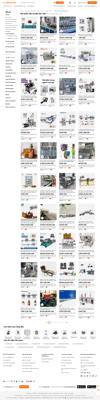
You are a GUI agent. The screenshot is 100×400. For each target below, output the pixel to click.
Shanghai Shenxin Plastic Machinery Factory (86, 102)
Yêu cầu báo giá (45, 361)
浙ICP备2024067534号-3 (87, 397)
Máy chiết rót (49, 11)
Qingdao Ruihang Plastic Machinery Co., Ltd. (67, 227)
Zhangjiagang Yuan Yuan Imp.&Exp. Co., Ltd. (29, 166)
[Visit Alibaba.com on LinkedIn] (84, 376)
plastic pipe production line (22, 343)
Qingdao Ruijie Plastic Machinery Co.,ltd (48, 197)
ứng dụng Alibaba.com (69, 386)
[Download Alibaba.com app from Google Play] (92, 386)
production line (9, 343)
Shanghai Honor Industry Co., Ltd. (28, 227)
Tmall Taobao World (42, 393)
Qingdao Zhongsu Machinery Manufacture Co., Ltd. (48, 40)
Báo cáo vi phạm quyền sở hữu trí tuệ (68, 369)
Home (21, 11)
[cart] (75, 2)
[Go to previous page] (46, 322)
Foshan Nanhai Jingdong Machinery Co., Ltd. (29, 104)
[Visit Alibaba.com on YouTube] (93, 376)
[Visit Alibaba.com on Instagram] (90, 376)
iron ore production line (78, 343)
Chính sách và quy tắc (27, 371)
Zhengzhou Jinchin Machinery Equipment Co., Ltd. (48, 285)
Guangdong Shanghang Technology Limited (67, 135)
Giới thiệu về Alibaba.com (9, 354)
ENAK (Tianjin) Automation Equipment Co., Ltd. (29, 285)
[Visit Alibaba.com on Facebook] (81, 376)
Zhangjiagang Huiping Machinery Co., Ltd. (86, 285)
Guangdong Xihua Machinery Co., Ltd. (86, 197)
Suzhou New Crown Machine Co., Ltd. (48, 168)
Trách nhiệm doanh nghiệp (9, 362)
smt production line (36, 343)
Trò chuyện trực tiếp (65, 360)
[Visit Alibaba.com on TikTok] (96, 376)
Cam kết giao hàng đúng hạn (28, 362)
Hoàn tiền (63, 365)
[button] (54, 3)
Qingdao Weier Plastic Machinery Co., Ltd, (29, 137)
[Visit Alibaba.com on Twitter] (87, 376)
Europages (71, 393)
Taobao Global (56, 393)
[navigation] (11, 166)
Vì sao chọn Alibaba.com (8, 357)
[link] (98, 386)
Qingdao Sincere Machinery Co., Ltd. (48, 314)
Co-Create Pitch (6, 360)
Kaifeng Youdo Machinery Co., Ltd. (67, 199)
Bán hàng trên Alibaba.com (87, 357)
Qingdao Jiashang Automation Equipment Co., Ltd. (86, 166)
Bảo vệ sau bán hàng (27, 365)
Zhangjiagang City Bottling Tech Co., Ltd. (67, 42)
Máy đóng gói (41, 11)
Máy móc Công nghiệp (30, 11)
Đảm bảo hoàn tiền (26, 360)
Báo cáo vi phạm (65, 372)
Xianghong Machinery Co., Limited (67, 256)
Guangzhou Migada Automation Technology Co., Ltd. (86, 137)
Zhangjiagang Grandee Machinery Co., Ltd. (86, 71)
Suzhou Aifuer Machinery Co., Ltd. (28, 42)
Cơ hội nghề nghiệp (7, 365)
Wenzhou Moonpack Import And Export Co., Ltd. (29, 316)
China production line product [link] (61, 11)
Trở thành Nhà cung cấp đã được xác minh (88, 366)
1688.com (35, 393)
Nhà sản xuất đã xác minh (47, 359)
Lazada (50, 393)
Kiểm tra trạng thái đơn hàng (87, 362)
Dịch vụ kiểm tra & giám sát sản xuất (30, 368)
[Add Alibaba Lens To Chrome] (24, 386)
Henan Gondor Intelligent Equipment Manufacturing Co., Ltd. (86, 256)
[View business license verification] (63, 398)
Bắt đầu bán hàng (85, 360)
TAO (61, 393)
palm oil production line (64, 343)
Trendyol (66, 393)
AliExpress (29, 393)
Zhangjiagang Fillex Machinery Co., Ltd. (48, 73)
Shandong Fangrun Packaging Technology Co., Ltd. (29, 71)
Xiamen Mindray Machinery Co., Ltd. (86, 42)
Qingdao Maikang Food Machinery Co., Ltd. (67, 315)
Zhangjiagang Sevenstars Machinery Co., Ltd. (48, 227)
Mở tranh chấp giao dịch (66, 362)
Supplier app (46, 386)
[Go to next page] (69, 322)
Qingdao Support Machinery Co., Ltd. (67, 285)
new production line (10, 347)
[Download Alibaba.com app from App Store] (81, 386)
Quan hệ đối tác (84, 369)
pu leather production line (49, 343)
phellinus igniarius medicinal (60, 347)
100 (66, 322)
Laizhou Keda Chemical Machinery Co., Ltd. (67, 104)
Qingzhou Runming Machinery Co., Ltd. (29, 198)
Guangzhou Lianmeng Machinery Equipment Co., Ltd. (86, 316)
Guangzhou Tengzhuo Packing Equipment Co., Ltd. (29, 256)
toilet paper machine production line (26, 347)
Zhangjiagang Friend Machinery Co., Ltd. (67, 166)
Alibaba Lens (9, 386)
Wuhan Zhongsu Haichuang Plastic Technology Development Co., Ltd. (86, 227)
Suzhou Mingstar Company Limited (48, 135)
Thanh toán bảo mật (26, 357)
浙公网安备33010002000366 (74, 397)
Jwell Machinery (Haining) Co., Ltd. (67, 71)
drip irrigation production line (44, 347)
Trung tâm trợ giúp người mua (68, 357)
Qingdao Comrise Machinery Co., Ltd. (48, 256)
